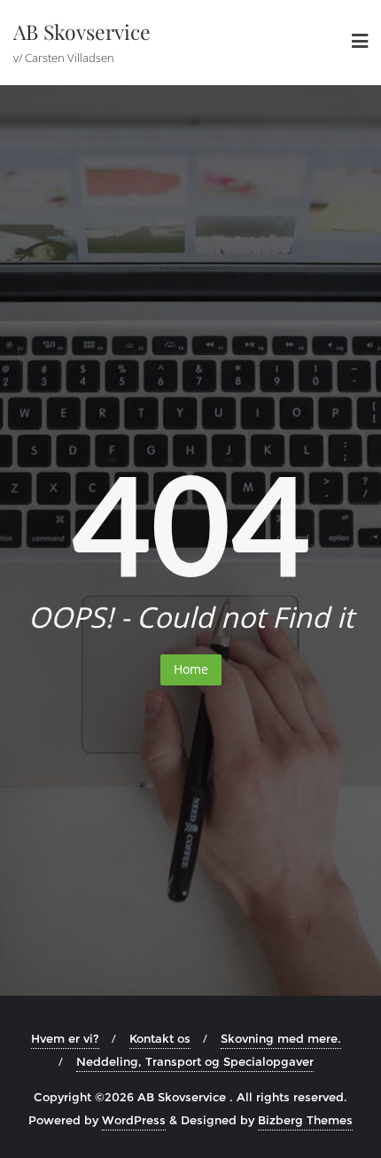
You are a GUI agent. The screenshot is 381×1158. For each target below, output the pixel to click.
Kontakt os (159, 1038)
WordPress (134, 1120)
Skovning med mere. (281, 1038)
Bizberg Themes (305, 1120)
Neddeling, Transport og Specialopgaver (195, 1061)
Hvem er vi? (65, 1038)
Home (191, 669)
